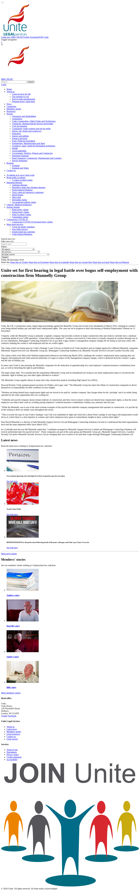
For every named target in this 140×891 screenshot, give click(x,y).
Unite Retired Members (22, 234)
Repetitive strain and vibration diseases (28, 187)
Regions (10, 163)
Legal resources (13, 734)
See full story (12, 481)
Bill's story (11, 687)
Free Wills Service (20, 229)
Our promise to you (20, 96)
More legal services (15, 224)
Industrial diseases (14, 182)
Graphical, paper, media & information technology (33, 146)
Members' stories (14, 109)
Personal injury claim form (23, 101)
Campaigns (11, 106)
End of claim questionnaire (23, 99)
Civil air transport (19, 126)
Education (16, 133)
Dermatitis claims (19, 200)
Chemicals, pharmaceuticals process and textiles (32, 123)
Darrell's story (13, 626)
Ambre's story (13, 595)
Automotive (17, 119)
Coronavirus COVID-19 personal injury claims (32, 222)
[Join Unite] (70, 886)
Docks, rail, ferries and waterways (26, 131)
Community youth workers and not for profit (31, 128)
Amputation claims (20, 217)
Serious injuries (13, 207)
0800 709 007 (17, 37)
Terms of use (12, 750)
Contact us (11, 170)
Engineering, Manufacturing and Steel (28, 143)
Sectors (10, 114)
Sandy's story (13, 657)
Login (3, 84)
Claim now (6, 37)
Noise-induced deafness (22, 190)
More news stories (9, 554)
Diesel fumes (17, 195)
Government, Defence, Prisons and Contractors (32, 153)
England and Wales (20, 168)
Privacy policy (13, 754)
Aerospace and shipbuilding (24, 116)
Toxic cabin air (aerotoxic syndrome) (28, 192)
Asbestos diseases (19, 185)
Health (15, 148)
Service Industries (19, 160)
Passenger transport (20, 156)
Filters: (4, 247)
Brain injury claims (20, 209)
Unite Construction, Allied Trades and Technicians (34, 121)
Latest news (12, 729)
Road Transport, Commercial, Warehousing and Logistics (37, 158)
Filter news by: (7, 241)
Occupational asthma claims (24, 202)
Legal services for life (21, 94)
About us (10, 91)
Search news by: (8, 239)
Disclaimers (12, 752)
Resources (11, 111)
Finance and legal (19, 138)
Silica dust (16, 197)
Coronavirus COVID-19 (17, 219)
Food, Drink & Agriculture (23, 141)
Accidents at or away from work (20, 175)
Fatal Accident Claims (21, 214)
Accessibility (12, 759)
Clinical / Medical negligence (19, 205)
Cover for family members (23, 227)
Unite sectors (12, 739)
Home (9, 89)
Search (31, 82)
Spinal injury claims (20, 212)
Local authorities (19, 151)
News (9, 104)
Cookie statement (14, 757)
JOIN (43, 37)
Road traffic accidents (16, 177)
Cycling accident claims (22, 180)
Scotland (16, 165)
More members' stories (11, 693)
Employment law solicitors (23, 232)
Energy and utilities (20, 136)
